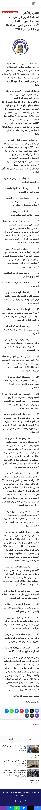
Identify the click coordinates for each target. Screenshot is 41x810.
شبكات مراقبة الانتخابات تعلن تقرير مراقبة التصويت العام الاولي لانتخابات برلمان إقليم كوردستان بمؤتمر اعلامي (14, 772)
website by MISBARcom (20, 796)
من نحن (36, 755)
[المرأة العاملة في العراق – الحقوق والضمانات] (33, 764)
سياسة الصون (34, 780)
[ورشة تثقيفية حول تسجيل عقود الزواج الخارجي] (33, 749)
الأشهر (31, 739)
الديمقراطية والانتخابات (10, 12)
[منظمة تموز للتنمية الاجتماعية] (27, 3)
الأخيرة (10, 739)
